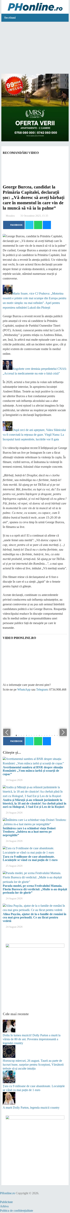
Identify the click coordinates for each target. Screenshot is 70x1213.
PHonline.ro (7, 1193)
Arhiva (4, 1206)
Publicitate (6, 1202)
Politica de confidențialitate (16, 1210)
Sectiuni (10, 17)
